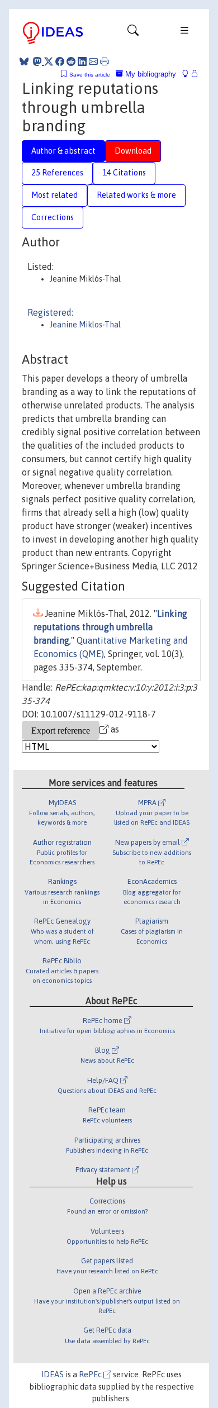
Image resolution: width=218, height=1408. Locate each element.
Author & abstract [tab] (63, 150)
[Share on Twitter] (48, 61)
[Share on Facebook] (59, 61)
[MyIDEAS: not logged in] (188, 74)
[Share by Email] (93, 61)
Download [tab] (133, 150)
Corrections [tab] (52, 217)
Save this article (89, 75)
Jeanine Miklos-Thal (85, 324)
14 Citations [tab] (124, 172)
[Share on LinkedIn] (82, 61)
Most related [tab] (54, 195)
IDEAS (52, 1374)
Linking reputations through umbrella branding (110, 626)
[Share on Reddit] (71, 61)
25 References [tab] (57, 172)
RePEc (91, 1374)
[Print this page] (104, 61)
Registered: (50, 312)
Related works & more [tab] (136, 195)
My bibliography (149, 74)
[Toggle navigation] (133, 33)
